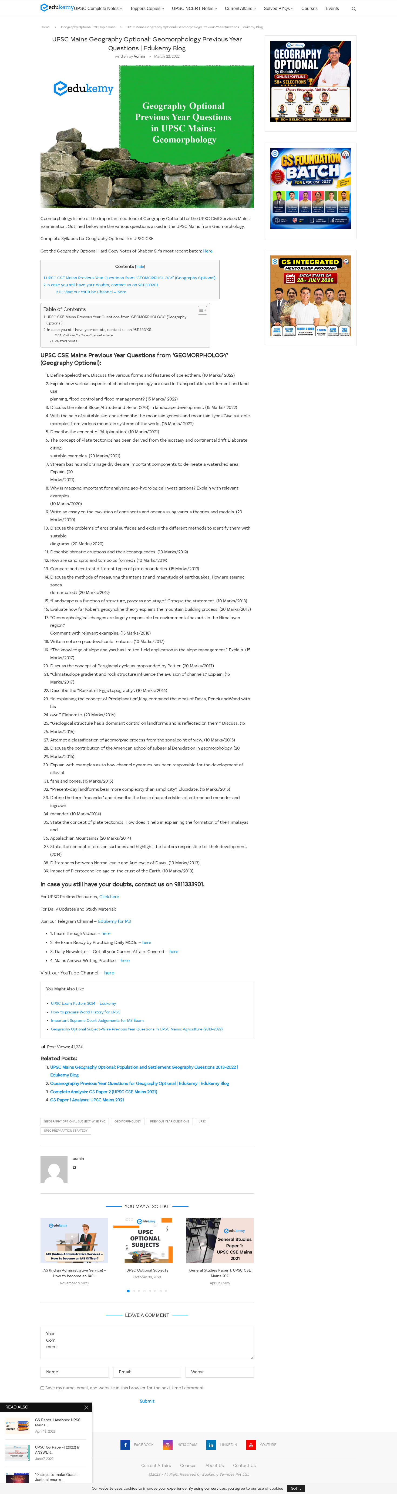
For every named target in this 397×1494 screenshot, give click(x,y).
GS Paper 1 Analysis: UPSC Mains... (58, 1422)
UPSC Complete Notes (96, 8)
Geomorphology (128, 1121)
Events (332, 8)
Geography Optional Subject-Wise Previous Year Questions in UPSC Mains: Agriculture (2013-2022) (137, 1029)
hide (140, 267)
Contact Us (244, 1466)
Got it (296, 1488)
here (106, 934)
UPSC (202, 1121)
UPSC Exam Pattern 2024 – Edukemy (83, 1004)
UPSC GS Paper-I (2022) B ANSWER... (57, 1450)
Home (45, 27)
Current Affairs (238, 8)
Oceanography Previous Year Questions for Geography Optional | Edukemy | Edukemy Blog (139, 1084)
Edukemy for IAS (114, 922)
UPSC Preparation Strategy (66, 1130)
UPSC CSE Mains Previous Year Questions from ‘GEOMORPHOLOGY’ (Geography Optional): (130, 278)
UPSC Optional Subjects (147, 1270)
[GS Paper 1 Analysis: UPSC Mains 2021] (17, 1426)
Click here (109, 897)
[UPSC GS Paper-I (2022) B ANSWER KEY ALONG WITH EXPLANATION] (17, 1453)
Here (208, 251)
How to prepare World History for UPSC (85, 1012)
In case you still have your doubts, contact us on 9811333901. (101, 285)
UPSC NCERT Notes (192, 8)
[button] (47, 1254)
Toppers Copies (145, 8)
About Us (215, 1466)
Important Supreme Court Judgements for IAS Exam (97, 1021)
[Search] (353, 8)
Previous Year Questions (169, 1121)
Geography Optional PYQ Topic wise (88, 27)
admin (139, 56)
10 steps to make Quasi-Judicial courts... (56, 1477)
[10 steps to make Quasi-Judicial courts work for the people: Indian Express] (17, 1480)
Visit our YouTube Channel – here (91, 292)
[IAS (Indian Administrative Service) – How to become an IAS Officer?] (74, 1240)
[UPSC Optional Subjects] (147, 1240)
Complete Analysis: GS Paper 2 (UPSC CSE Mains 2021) (103, 1092)
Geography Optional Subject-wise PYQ (74, 1121)
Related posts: (67, 341)
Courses (309, 8)
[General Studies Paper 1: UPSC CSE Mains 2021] (220, 1240)
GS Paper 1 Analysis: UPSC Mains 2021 (87, 1100)
